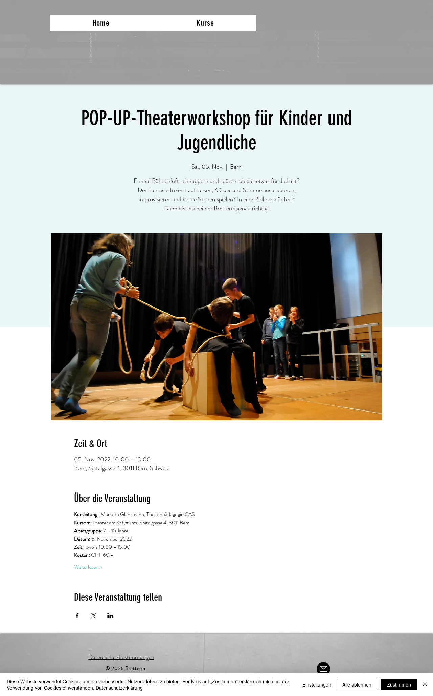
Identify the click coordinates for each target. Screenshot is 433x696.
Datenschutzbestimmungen (121, 657)
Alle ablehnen (356, 684)
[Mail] (323, 669)
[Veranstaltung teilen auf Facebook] (77, 615)
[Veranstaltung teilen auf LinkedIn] (110, 615)
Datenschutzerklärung (119, 687)
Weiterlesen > (88, 567)
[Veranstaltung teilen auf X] (94, 615)
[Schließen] (425, 684)
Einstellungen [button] (316, 684)
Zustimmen (399, 684)
